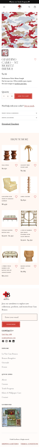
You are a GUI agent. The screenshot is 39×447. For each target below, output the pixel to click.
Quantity (5, 92)
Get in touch (29, 106)
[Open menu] (4, 6)
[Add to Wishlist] (35, 59)
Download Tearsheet (10, 124)
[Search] (29, 6)
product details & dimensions (10, 113)
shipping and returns (8, 117)
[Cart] (34, 6)
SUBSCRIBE (10, 324)
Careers (5, 384)
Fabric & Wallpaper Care (11, 393)
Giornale (5, 362)
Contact (5, 397)
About (4, 380)
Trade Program (8, 388)
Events (4, 367)
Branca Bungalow (8, 358)
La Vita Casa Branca (10, 354)
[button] (5, 53)
